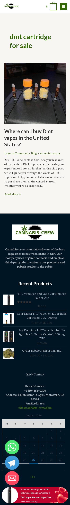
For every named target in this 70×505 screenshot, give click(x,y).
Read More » (12, 194)
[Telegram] (12, 463)
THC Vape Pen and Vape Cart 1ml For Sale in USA (38, 497)
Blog (34, 153)
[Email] (12, 478)
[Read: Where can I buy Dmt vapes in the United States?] (35, 93)
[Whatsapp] (12, 447)
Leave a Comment (16, 153)
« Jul (32, 477)
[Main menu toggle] (63, 6)
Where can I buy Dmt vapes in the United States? (28, 137)
